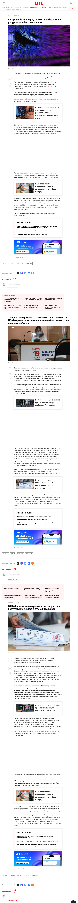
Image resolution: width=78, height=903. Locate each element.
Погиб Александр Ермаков (11, 588)
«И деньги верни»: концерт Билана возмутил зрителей (32, 589)
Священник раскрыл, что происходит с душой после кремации (52, 589)
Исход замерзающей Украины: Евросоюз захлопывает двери (33, 299)
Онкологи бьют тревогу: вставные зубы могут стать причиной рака (53, 307)
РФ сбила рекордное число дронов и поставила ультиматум (11, 299)
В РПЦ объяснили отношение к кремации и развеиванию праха (13, 307)
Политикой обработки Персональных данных (41, 7)
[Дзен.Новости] (17, 273)
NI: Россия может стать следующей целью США (31, 306)
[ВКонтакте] (28, 273)
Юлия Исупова (26, 868)
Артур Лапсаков (19, 547)
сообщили (50, 86)
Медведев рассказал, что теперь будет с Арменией (52, 596)
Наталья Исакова (19, 257)
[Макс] (21, 273)
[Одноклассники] (32, 273)
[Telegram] (25, 273)
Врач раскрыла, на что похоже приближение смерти (53, 299)
